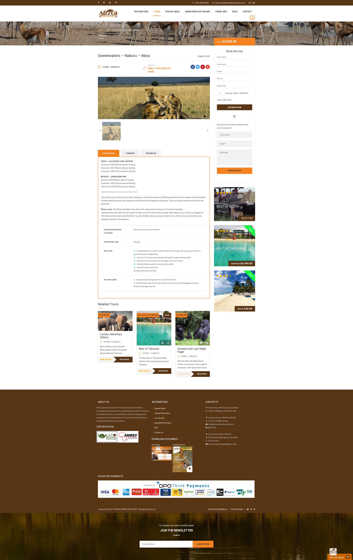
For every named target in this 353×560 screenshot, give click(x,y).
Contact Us (158, 432)
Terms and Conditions (217, 509)
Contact (247, 11)
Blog (234, 11)
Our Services (159, 418)
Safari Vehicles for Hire (197, 11)
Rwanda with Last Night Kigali (191, 350)
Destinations (141, 11)
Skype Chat (211, 428)
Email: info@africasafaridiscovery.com (230, 3)
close (347, 557)
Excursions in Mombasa (236, 293)
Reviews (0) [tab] (151, 153)
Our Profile (156, 445)
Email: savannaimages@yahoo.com (222, 444)
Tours (156, 11)
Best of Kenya (228, 206)
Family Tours (154, 68)
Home (100, 30)
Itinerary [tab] (130, 153)
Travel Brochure (179, 445)
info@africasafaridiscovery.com (221, 424)
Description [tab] (108, 153)
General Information (162, 413)
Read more (124, 359)
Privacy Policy (237, 509)
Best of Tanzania (149, 348)
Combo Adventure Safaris (111, 336)
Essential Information (162, 423)
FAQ (156, 428)
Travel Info (221, 11)
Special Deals (172, 11)
